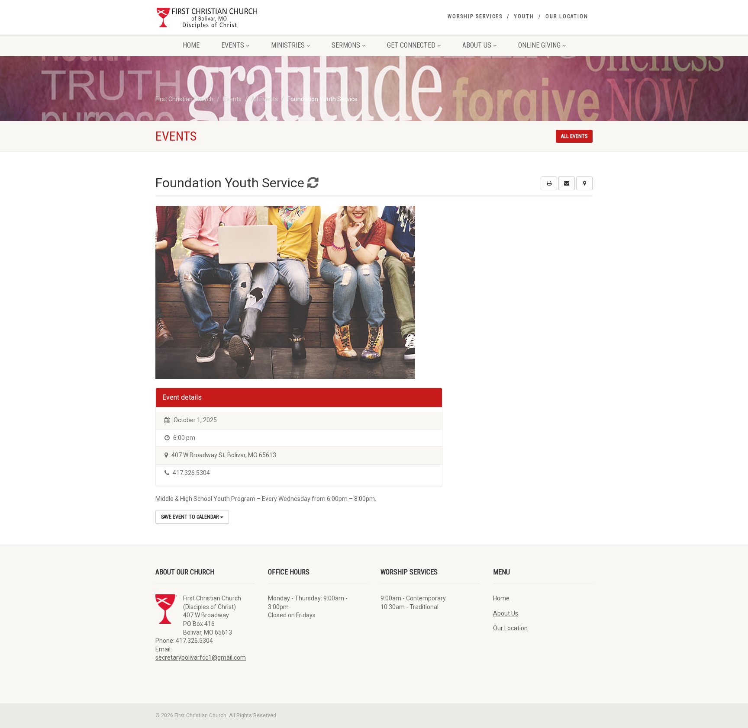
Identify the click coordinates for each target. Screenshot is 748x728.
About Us (476, 45)
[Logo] (224, 17)
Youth (524, 16)
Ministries (288, 45)
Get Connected (411, 45)
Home (191, 45)
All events (574, 136)
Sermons (346, 45)
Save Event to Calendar (190, 517)
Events (232, 45)
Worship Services (475, 16)
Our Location (566, 16)
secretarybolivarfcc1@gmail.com (200, 657)
